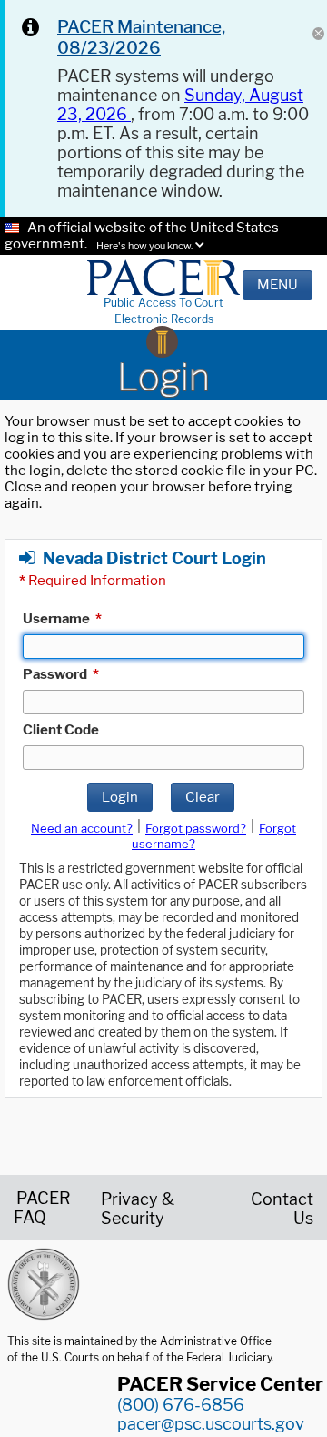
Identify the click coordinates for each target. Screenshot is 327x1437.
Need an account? (82, 828)
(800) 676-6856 (180, 1404)
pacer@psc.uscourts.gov (210, 1423)
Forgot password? (195, 828)
